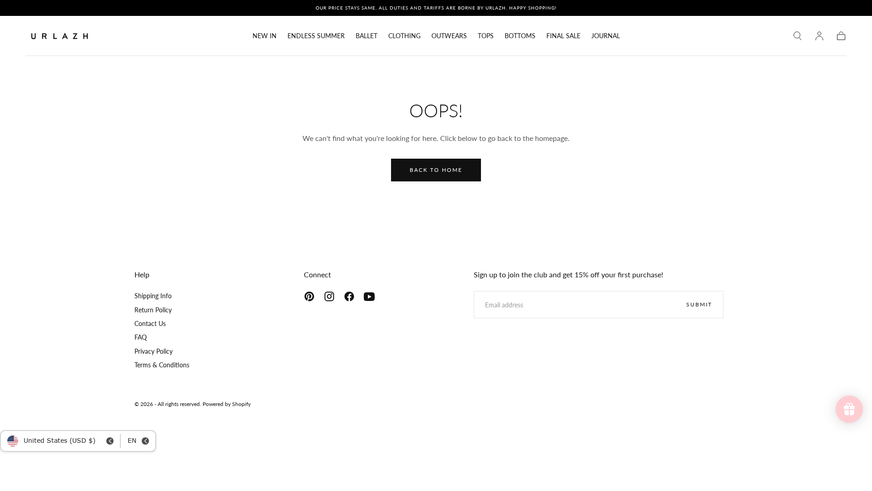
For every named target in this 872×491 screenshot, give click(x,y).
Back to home (436, 169)
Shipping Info (153, 296)
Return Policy (153, 310)
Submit (699, 304)
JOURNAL (605, 36)
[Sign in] (819, 35)
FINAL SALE (563, 36)
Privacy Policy (153, 351)
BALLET (366, 36)
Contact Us (150, 323)
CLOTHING (404, 36)
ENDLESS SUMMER (316, 36)
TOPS (486, 36)
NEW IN (265, 36)
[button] (797, 35)
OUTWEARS (449, 36)
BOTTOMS (520, 36)
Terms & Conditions (161, 365)
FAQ (140, 337)
